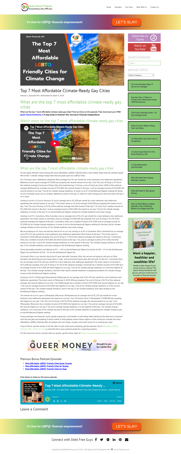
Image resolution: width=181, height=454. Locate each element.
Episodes (118, 7)
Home (108, 7)
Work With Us (141, 7)
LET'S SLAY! (126, 22)
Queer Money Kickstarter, (31, 114)
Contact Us (154, 7)
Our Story (129, 7)
